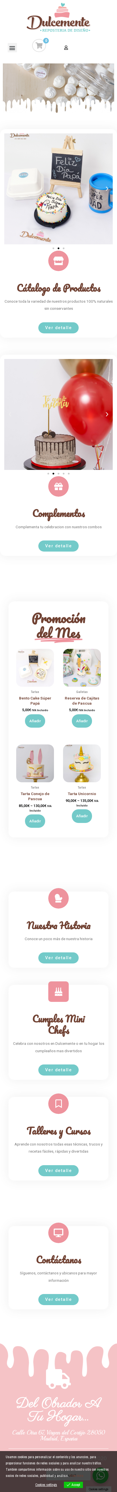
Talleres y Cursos (59, 1130)
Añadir (35, 721)
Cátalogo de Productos (59, 288)
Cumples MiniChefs (58, 1024)
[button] (12, 47)
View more (76, 1476)
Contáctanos (58, 1259)
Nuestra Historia (59, 925)
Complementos (58, 513)
